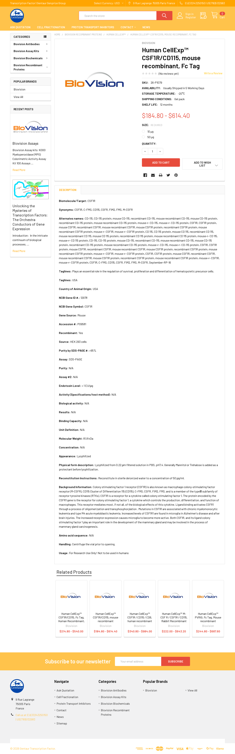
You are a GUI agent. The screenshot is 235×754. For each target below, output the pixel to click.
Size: (152, 125)
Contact (127, 27)
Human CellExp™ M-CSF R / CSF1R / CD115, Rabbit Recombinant (173, 617)
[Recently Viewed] (205, 15)
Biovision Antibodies (27, 44)
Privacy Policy (198, 741)
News (146, 27)
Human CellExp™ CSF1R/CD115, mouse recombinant (105, 617)
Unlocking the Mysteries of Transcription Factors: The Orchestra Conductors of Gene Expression (30, 217)
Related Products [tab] (74, 572)
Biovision (19, 89)
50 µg (150, 137)
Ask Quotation (20, 27)
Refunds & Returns (144, 741)
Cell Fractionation (51, 27)
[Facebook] (145, 175)
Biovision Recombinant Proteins (28, 67)
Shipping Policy (90, 741)
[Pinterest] (176, 175)
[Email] (153, 175)
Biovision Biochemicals (28, 58)
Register (190, 17)
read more (18, 169)
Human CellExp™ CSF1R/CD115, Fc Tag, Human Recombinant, (71, 617)
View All (18, 96)
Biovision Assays (25, 143)
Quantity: (149, 143)
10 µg (150, 131)
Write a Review (213, 73)
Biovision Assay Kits (26, 51)
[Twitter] (168, 175)
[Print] (160, 175)
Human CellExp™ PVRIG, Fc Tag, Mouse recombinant (208, 617)
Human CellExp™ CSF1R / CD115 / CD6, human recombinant (139, 617)
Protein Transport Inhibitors (93, 27)
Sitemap (62, 723)
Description (67, 189)
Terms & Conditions (37, 741)
